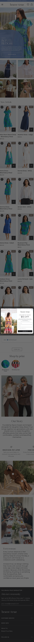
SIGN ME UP (25, 331)
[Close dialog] (32, 309)
